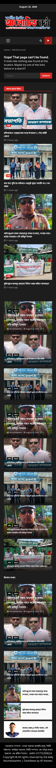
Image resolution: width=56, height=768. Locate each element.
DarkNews (30, 760)
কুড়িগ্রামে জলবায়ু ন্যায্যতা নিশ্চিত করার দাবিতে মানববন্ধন (28, 262)
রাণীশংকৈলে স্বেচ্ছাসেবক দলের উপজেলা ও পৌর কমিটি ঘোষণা (28, 111)
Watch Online (48, 40)
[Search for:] (22, 76)
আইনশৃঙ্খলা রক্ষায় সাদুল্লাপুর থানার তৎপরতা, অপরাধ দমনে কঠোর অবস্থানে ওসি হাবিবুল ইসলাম (28, 212)
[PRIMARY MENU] (8, 41)
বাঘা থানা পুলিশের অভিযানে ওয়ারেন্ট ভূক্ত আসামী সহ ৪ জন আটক (28, 161)
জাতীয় (8, 125)
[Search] (41, 41)
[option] (28, 317)
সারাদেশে (16, 311)
